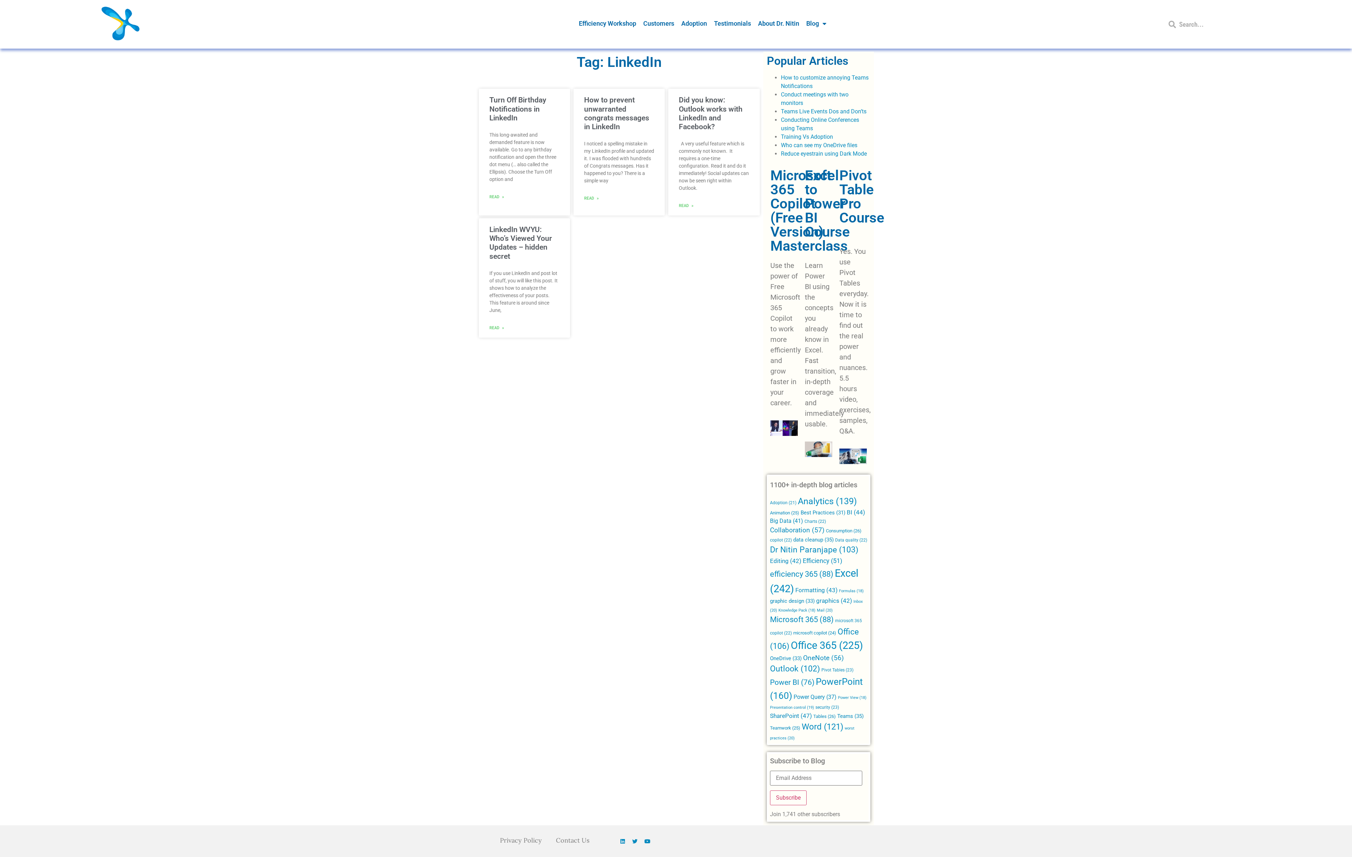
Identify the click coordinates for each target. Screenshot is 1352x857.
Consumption (844, 530)
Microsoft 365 (802, 619)
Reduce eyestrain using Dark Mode (824, 153)
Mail (825, 610)
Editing (785, 561)
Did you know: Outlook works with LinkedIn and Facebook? (711, 113)
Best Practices (823, 513)
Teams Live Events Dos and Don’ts (823, 111)
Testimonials (732, 23)
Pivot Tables (837, 670)
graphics (834, 601)
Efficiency (822, 560)
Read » (496, 196)
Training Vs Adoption (807, 136)
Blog (812, 23)
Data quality (851, 540)
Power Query (815, 697)
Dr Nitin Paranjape (814, 550)
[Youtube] (647, 841)
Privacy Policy (521, 840)
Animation (784, 512)
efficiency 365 (801, 574)
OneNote (823, 658)
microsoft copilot (814, 633)
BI (856, 512)
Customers (658, 23)
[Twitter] (635, 841)
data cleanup (813, 540)
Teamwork (785, 728)
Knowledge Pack (796, 610)
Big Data (786, 521)
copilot (781, 540)
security (827, 707)
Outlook (795, 669)
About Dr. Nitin (778, 23)
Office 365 (827, 645)
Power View (852, 697)
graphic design (792, 601)
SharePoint (791, 715)
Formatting (816, 590)
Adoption (694, 23)
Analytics (827, 501)
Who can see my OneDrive (813, 145)
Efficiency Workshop (607, 23)
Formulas (851, 591)
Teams (850, 716)
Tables (824, 716)
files (852, 145)
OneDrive (786, 658)
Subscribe (788, 797)
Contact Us (572, 840)
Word (822, 726)
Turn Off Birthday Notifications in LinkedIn (517, 109)
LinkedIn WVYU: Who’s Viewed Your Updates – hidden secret (520, 243)
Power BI (792, 682)
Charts (815, 521)
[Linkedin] (622, 841)
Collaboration (797, 530)
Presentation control (792, 707)
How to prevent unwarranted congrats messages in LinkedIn (616, 113)
